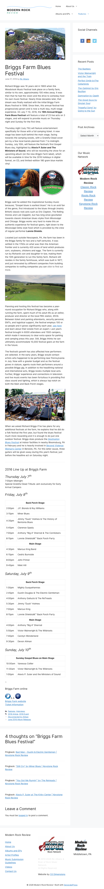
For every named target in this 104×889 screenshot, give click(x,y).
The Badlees (84, 69)
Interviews (20, 711)
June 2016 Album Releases (19, 719)
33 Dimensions (57, 874)
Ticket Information (14, 704)
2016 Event (24, 714)
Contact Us (10, 871)
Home (58, 6)
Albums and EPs (63, 14)
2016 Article (13, 714)
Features (82, 14)
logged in (23, 815)
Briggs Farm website (15, 701)
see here (57, 325)
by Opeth (88, 95)
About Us (70, 6)
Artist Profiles (12, 855)
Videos (8, 867)
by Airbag (18, 717)
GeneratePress (70, 885)
